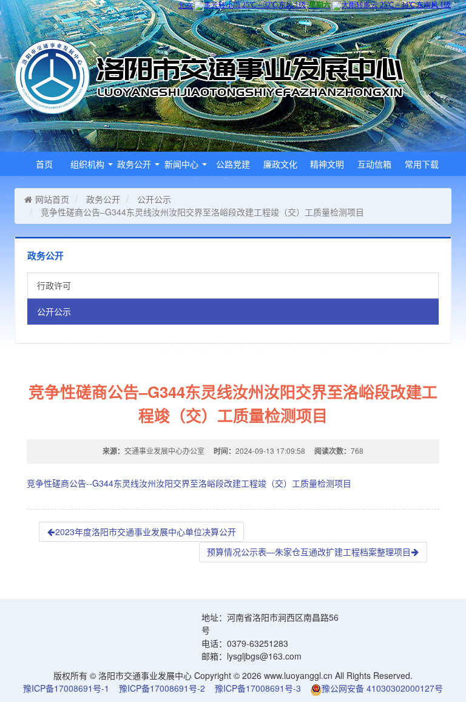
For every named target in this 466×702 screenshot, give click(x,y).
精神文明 (327, 164)
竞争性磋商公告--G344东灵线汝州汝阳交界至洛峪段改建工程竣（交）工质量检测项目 (189, 483)
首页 (44, 164)
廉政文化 (280, 164)
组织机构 (88, 164)
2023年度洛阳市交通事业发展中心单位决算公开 (145, 531)
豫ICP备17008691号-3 (258, 688)
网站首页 (52, 199)
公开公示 (154, 199)
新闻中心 (182, 164)
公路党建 (233, 164)
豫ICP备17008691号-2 (162, 688)
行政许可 (54, 285)
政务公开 (135, 164)
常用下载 (422, 164)
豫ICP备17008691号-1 (66, 688)
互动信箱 (374, 164)
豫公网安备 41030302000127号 (382, 688)
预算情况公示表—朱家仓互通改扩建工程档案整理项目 (309, 551)
